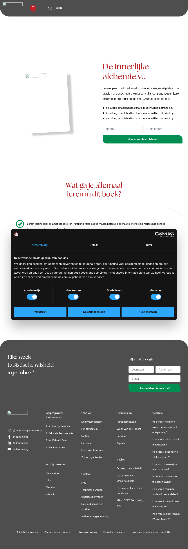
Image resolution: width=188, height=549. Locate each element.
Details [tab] (94, 244)
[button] (33, 8)
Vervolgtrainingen (55, 464)
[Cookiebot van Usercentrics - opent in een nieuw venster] (158, 234)
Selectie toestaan (94, 311)
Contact (86, 474)
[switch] (73, 297)
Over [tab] (149, 244)
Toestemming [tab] (39, 244)
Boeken (121, 459)
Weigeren (40, 311)
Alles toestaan (148, 311)
